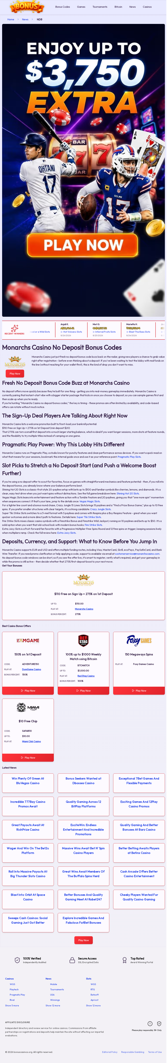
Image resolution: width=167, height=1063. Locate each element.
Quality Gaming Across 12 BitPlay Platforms (83, 804)
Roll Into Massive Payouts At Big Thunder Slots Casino (28, 874)
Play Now (15, 373)
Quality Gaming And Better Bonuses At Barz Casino (139, 827)
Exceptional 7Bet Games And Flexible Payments (139, 781)
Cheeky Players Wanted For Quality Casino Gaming (139, 897)
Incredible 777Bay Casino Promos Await (27, 804)
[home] (27, 12)
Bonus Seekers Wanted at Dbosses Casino (83, 781)
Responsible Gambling (132, 1052)
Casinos (147, 6)
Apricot (94, 999)
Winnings (55, 999)
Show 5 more (12, 1005)
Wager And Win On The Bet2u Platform (28, 850)
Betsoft (95, 994)
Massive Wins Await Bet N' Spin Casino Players (83, 850)
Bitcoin (118, 6)
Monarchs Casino (84, 608)
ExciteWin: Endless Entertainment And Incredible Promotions (83, 829)
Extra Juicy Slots (66, 532)
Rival (12, 999)
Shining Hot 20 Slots (128, 493)
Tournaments (99, 6)
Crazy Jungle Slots (100, 509)
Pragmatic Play (17, 994)
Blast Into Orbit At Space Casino (28, 897)
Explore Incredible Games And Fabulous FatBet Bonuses (83, 920)
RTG (93, 989)
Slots (88, 978)
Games (81, 6)
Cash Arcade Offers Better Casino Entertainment (139, 874)
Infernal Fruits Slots (92, 331)
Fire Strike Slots (93, 525)
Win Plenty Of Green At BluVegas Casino (28, 781)
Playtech (14, 989)
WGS (12, 984)
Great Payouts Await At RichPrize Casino (28, 827)
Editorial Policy (109, 1052)
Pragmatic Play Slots (129, 456)
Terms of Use (155, 1052)
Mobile (53, 984)
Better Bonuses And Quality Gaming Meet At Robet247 (83, 897)
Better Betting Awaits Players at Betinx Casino (139, 850)
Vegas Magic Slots (89, 501)
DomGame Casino (31, 669)
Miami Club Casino (31, 741)
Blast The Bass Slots (126, 331)
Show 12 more (53, 1005)
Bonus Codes (62, 6)
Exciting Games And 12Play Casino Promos (139, 804)
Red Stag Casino (86, 675)
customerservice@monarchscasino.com (137, 553)
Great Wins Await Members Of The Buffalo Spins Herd (83, 874)
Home (10, 19)
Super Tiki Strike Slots (89, 517)
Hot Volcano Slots (59, 331)
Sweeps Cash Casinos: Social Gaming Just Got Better (28, 920)
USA (52, 994)
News (132, 6)
